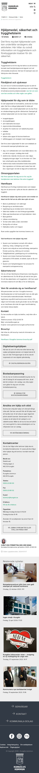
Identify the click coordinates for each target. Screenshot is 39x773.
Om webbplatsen (26, 745)
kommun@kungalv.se (10, 498)
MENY (31, 4)
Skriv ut (17, 37)
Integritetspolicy (13, 745)
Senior (21, 17)
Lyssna (29, 37)
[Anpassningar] (34, 10)
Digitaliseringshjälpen (20, 363)
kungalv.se (4, 17)
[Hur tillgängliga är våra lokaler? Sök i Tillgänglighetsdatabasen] (27, 736)
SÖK (32, 7)
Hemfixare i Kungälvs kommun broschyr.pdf (16, 339)
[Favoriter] (34, 13)
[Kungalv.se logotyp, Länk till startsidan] (10, 7)
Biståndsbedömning (20, 433)
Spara (6, 37)
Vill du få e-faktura (9, 505)
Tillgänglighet (15, 747)
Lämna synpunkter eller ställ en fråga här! (20, 529)
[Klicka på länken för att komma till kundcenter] (3, 541)
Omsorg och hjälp (13, 17)
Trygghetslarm (6, 78)
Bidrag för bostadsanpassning (19, 394)
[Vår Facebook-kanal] (12, 736)
